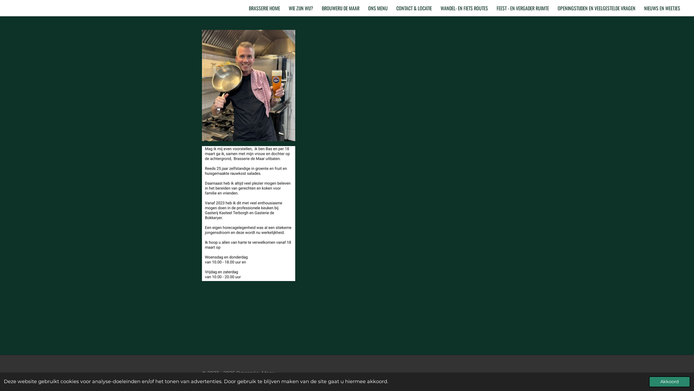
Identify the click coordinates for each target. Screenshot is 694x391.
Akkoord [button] (669, 381)
